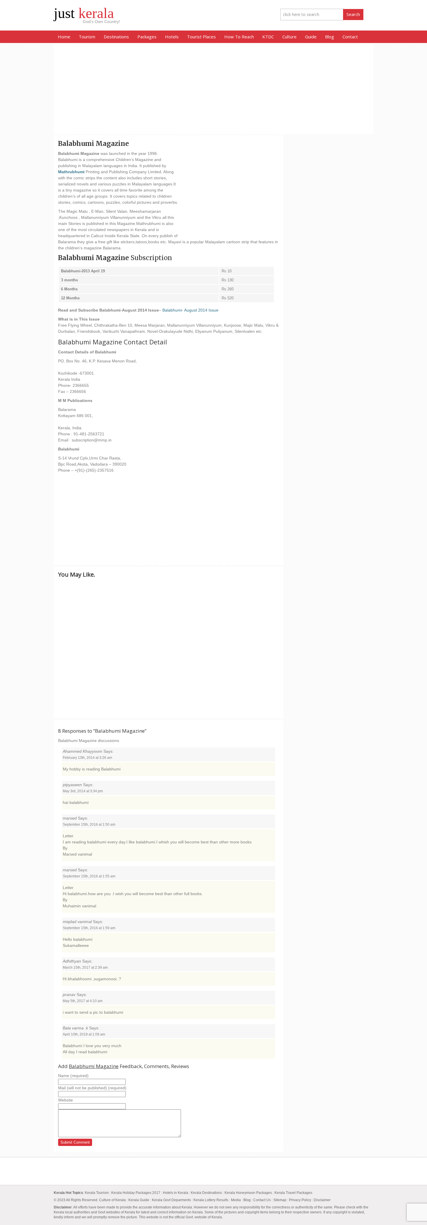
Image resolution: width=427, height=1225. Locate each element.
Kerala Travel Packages (293, 1193)
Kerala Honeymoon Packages (248, 1193)
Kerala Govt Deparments (171, 1200)
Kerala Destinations (206, 1193)
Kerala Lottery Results (211, 1200)
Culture (289, 37)
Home (64, 37)
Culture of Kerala (113, 1200)
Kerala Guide (138, 1200)
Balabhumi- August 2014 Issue (190, 310)
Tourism (87, 37)
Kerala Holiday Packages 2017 (136, 1193)
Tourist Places (201, 37)
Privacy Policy (300, 1200)
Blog (329, 37)
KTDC (268, 37)
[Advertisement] (213, 89)
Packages (147, 37)
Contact (350, 37)
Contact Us (262, 1200)
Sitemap (279, 1200)
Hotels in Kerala (175, 1193)
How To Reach (239, 37)
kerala (84, 13)
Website (65, 1100)
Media (236, 1200)
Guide (311, 37)
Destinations (116, 37)
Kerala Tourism (97, 1193)
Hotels (172, 37)
